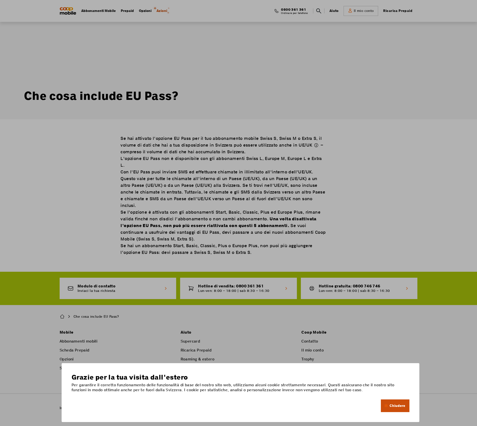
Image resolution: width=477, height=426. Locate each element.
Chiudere (397, 406)
